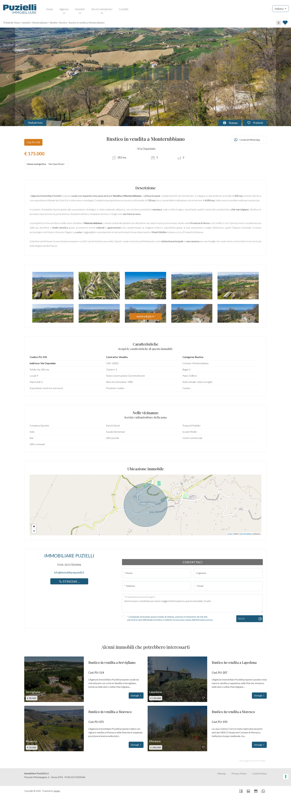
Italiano (279, 8)
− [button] (34, 531)
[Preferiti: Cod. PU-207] (203, 697)
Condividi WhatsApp (249, 139)
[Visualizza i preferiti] (285, 23)
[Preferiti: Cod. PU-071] (80, 747)
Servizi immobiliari (101, 9)
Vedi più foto (35, 122)
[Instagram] (256, 791)
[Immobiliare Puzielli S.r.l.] (19, 8)
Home (49, 9)
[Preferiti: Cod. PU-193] (203, 747)
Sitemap (221, 773)
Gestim (57, 791)
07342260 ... (71, 581)
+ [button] (34, 526)
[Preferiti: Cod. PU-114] (80, 697)
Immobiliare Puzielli (69, 555)
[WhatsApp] (263, 791)
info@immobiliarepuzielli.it (69, 572)
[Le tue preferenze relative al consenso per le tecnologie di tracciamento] (286, 776)
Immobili (80, 9)
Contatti (123, 9)
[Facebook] (241, 791)
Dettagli (135, 695)
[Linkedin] (248, 791)
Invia (241, 618)
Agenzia (64, 9)
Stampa (234, 122)
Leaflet (229, 534)
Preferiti (260, 122)
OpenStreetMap (245, 534)
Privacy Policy (239, 773)
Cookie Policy (259, 773)
